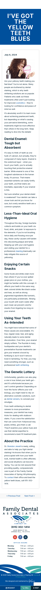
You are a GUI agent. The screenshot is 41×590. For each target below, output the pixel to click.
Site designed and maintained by (16, 581)
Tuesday (11, 548)
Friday (10, 556)
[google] (15, 537)
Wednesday (12, 551)
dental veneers (13, 399)
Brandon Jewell (14, 446)
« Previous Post (13, 496)
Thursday (11, 554)
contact (10, 477)
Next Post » (29, 496)
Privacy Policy (20, 577)
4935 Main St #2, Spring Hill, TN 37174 (20, 531)
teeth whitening (22, 365)
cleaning (19, 251)
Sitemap (36, 575)
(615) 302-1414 (20, 527)
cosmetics (20, 103)
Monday (11, 546)
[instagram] (25, 537)
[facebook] (20, 537)
